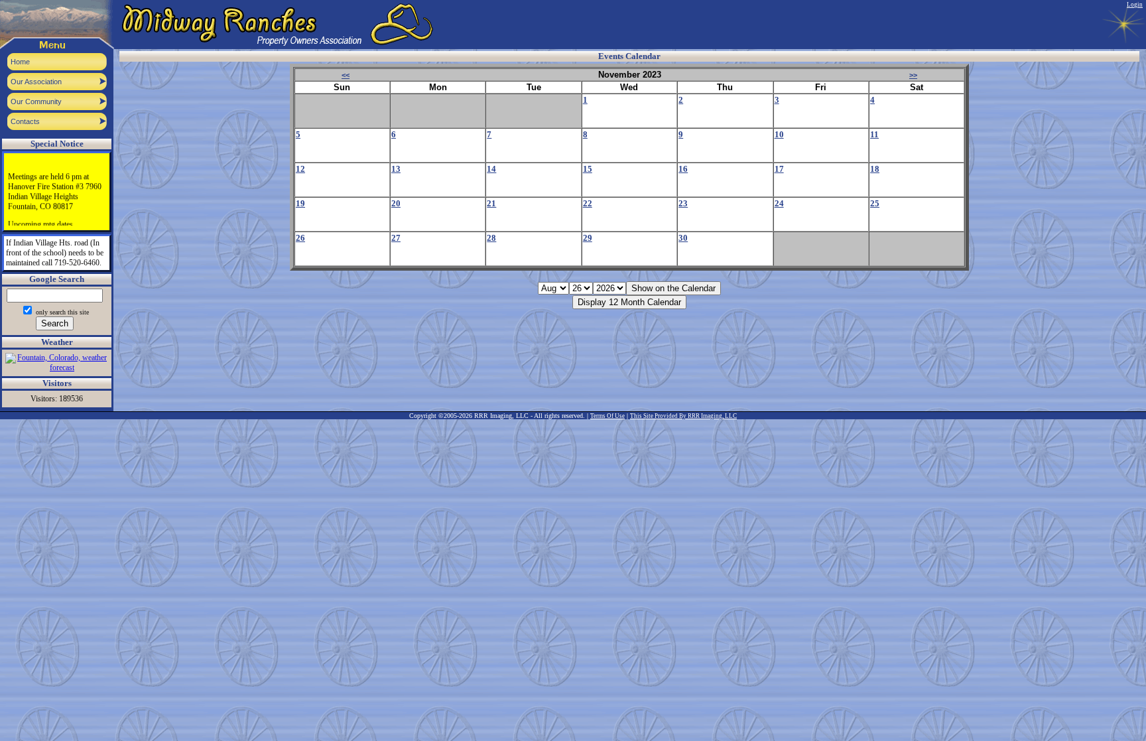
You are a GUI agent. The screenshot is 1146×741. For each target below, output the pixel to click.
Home (20, 62)
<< (346, 75)
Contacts (25, 121)
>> (913, 75)
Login (1135, 4)
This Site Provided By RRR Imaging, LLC (683, 416)
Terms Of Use (607, 416)
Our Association (36, 82)
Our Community (36, 101)
